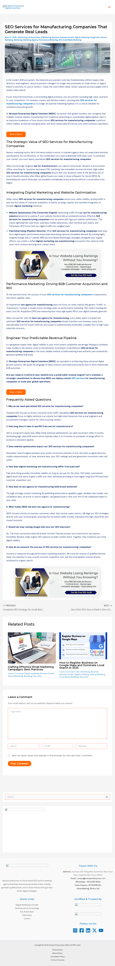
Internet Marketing (15, 676)
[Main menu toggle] (109, 7)
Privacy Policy (57, 950)
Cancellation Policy (57, 957)
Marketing (18, 40)
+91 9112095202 (94, 885)
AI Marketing (46, 37)
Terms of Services (57, 960)
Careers (27, 918)
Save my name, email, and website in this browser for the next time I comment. (52, 755)
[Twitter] (94, 930)
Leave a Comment (15, 673)
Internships (27, 915)
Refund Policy (57, 953)
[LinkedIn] (88, 930)
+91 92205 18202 (93, 882)
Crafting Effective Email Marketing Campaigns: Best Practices (31, 668)
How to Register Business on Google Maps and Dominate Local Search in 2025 (81, 665)
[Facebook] (81, 930)
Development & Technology (27, 908)
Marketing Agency (30, 40)
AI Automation (34, 37)
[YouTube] (101, 930)
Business (55, 37)
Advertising (23, 37)
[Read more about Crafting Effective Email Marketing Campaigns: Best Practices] (32, 647)
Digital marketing (82, 37)
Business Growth (67, 37)
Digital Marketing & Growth (27, 905)
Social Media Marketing (72, 40)
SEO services (78, 378)
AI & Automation (27, 912)
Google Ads (94, 37)
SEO (60, 40)
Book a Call (94, 888)
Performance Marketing (48, 40)
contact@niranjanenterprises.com (91, 878)
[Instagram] (75, 930)
